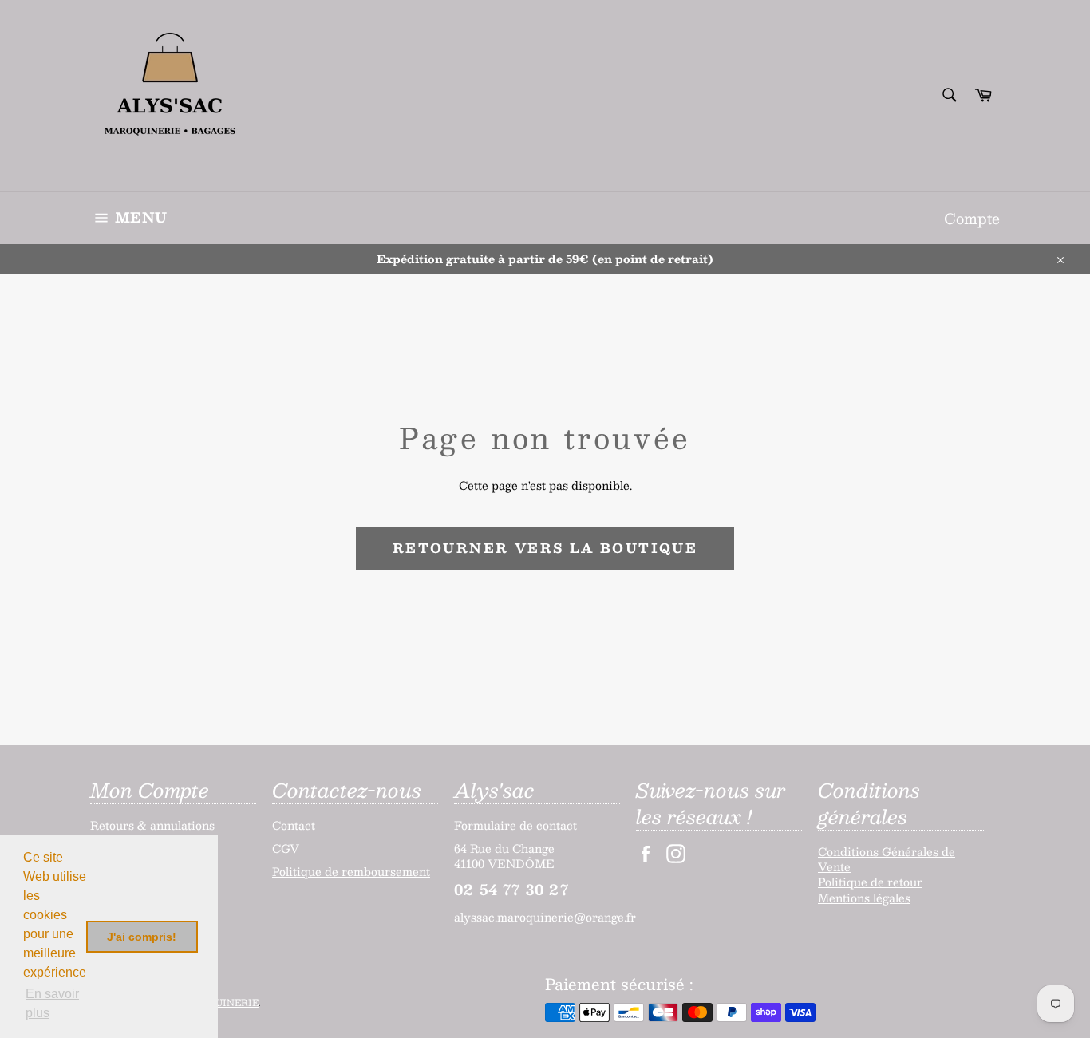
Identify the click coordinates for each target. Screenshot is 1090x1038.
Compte (972, 218)
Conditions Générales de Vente (886, 859)
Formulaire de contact (515, 825)
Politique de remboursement (351, 871)
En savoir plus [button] (52, 1003)
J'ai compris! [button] (141, 936)
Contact (293, 825)
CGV (285, 848)
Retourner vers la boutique (545, 547)
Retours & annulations (152, 825)
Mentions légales (864, 897)
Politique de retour (870, 881)
